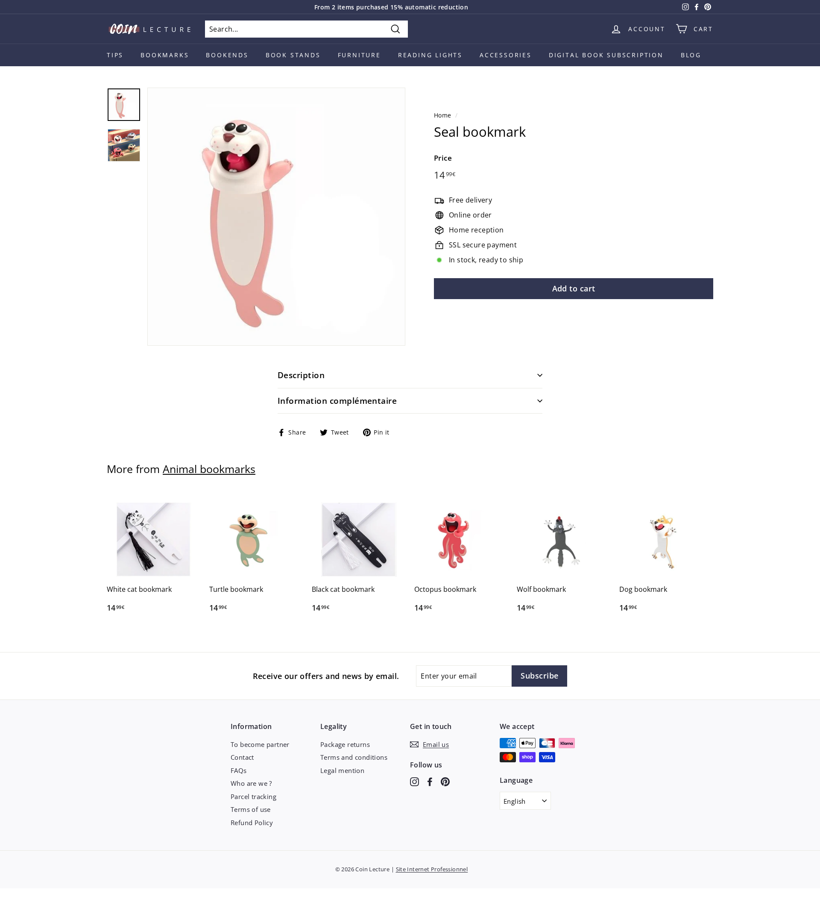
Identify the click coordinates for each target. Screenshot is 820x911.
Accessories (506, 55)
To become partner (260, 744)
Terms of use (251, 809)
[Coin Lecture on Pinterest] (445, 781)
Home (442, 115)
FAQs (239, 770)
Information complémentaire (337, 400)
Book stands (293, 55)
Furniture (359, 55)
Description (301, 375)
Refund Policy (252, 822)
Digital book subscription (606, 55)
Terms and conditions (353, 757)
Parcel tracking (253, 796)
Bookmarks (165, 55)
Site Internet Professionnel (432, 869)
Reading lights (430, 55)
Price (443, 158)
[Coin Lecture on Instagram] (414, 781)
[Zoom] (276, 216)
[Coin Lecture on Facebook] (429, 781)
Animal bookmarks (209, 468)
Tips (115, 55)
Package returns (345, 744)
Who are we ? (251, 783)
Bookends (227, 55)
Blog (691, 55)
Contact (242, 757)
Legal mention (342, 770)
